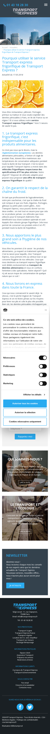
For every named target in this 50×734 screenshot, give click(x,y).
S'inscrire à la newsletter (25, 685)
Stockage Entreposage (25, 642)
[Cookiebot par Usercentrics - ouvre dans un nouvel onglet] (35, 310)
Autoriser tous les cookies (25, 403)
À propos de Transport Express (25, 670)
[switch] (43, 366)
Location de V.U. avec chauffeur (25, 638)
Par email (25, 683)
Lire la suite (25, 482)
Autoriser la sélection (25, 412)
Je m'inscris (15, 585)
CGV (43, 717)
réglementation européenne (16, 152)
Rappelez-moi (25, 436)
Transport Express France (25, 633)
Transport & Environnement (25, 672)
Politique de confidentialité (27, 720)
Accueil (5, 47)
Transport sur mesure (25, 640)
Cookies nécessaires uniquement (25, 421)
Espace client (25, 653)
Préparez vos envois (25, 657)
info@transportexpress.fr (28, 616)
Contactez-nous (25, 687)
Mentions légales (8, 720)
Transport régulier (25, 635)
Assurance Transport (25, 655)
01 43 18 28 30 (17, 5)
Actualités (13, 47)
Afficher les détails (32, 394)
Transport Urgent (25, 630)
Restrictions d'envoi (25, 660)
